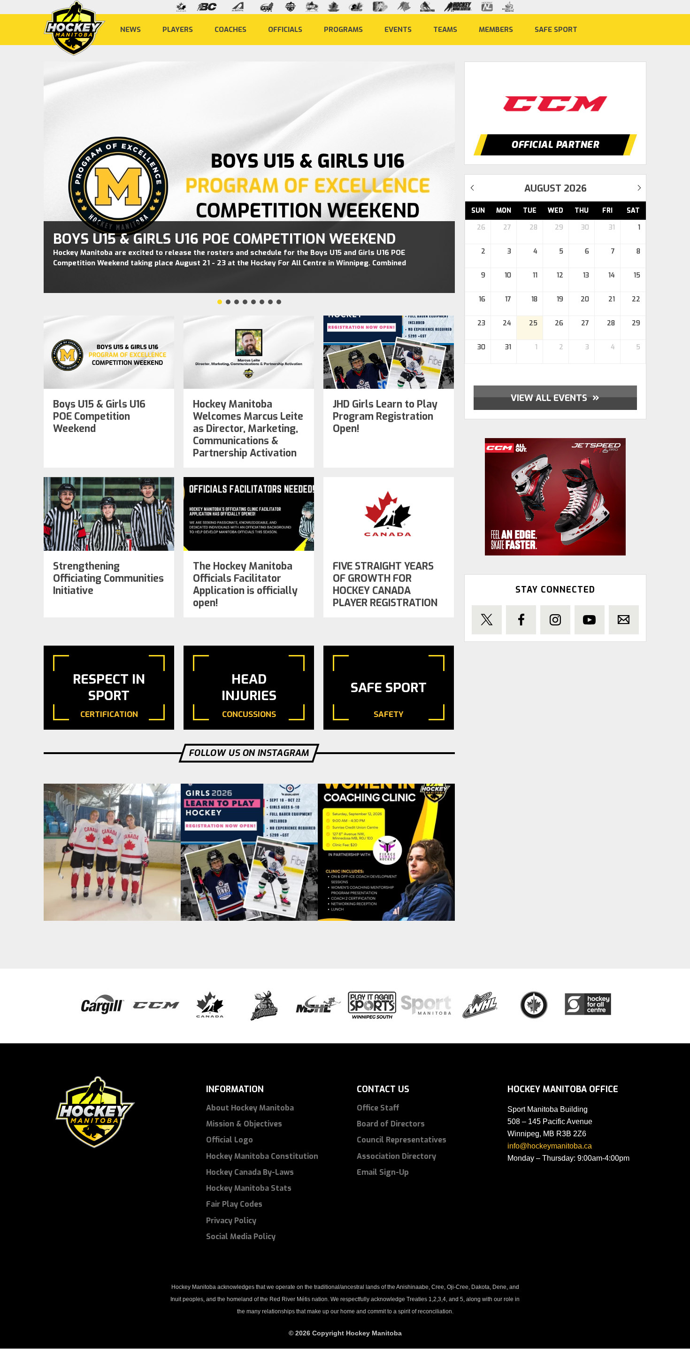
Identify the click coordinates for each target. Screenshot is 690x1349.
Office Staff (378, 1108)
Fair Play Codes (234, 1204)
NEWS (130, 29)
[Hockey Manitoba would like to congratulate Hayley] (112, 852)
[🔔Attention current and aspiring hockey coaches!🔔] (386, 852)
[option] (555, 95)
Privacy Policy (231, 1221)
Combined (389, 263)
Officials (285, 29)
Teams (445, 29)
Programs (343, 29)
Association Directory (396, 1156)
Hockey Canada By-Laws (250, 1172)
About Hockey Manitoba (250, 1108)
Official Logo (229, 1140)
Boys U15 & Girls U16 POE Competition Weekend (224, 239)
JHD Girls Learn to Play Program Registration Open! (385, 416)
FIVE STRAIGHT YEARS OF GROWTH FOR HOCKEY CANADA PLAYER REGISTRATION (385, 584)
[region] (249, 184)
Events (398, 29)
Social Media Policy (241, 1236)
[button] (219, 302)
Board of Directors (391, 1124)
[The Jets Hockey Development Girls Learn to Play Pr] (249, 852)
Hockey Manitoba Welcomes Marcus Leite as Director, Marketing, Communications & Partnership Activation (248, 429)
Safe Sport (556, 29)
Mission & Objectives (244, 1124)
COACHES (230, 29)
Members (496, 29)
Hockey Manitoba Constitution (262, 1156)
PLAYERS (177, 29)
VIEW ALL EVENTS (555, 397)
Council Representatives (401, 1140)
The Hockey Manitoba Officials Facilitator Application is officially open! (245, 584)
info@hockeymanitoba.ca (549, 1146)
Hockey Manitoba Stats (248, 1188)
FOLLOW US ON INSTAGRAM (249, 753)
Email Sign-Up (383, 1172)
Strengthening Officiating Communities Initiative (108, 578)
